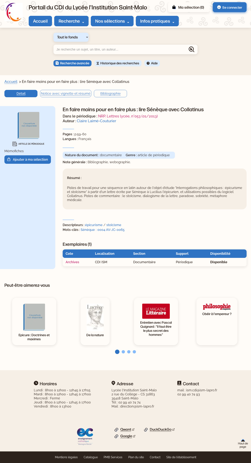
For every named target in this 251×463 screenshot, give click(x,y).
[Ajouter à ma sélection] (10, 159)
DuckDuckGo (160, 429)
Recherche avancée (74, 63)
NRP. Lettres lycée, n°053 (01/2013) (128, 116)
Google (126, 436)
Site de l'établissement (181, 457)
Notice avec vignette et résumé (65, 93)
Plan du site (136, 457)
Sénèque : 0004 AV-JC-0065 (103, 230)
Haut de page (243, 444)
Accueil (40, 21)
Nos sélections (110, 21)
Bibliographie (110, 93)
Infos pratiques (155, 21)
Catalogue (91, 457)
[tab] (116, 352)
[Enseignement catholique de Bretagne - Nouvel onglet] (85, 436)
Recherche (69, 21)
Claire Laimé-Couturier (96, 121)
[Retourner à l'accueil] (13, 12)
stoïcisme (113, 225)
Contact (155, 457)
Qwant (125, 429)
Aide (154, 63)
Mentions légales (66, 457)
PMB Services (113, 457)
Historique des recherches (119, 63)
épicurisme (94, 225)
